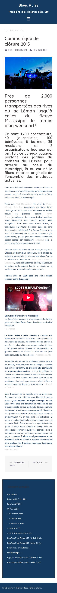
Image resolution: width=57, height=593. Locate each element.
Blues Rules (28, 5)
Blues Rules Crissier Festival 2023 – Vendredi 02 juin (24, 538)
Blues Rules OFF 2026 (14, 504)
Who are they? (12, 494)
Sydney (31, 588)
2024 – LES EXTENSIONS (15, 523)
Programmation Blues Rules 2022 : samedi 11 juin (24, 562)
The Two (18, 207)
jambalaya (39, 240)
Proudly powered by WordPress (12, 588)
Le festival (15, 30)
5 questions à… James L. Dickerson (18, 548)
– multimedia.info (43, 355)
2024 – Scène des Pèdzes (15, 513)
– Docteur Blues (12, 449)
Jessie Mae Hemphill (13, 552)
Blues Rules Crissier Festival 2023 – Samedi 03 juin (24, 543)
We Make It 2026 (12, 509)
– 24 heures (10, 329)
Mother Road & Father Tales (16, 499)
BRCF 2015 (38, 462)
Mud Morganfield (24, 204)
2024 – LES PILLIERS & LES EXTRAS (19, 533)
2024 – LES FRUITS (13, 528)
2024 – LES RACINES (14, 518)
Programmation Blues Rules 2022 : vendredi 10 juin (24, 557)
